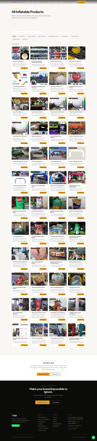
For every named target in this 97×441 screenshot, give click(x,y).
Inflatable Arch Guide (57, 423)
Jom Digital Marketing (81, 437)
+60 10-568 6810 (72, 423)
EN (73, 2)
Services (50, 2)
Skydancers (25, 39)
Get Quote (25, 68)
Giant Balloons (22, 36)
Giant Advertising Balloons (44, 419)
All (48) (14, 36)
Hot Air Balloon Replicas (43, 428)
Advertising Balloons (42, 417)
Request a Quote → (42, 402)
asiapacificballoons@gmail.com (74, 425)
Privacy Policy (56, 426)
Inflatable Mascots (42, 426)
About (32, 2)
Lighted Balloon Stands (53, 36)
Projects (55, 2)
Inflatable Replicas (75, 36)
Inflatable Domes (16, 39)
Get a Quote (81, 2)
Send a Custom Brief (43, 374)
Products (38, 2)
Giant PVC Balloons (32, 36)
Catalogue (44, 2)
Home (28, 2)
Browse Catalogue (42, 430)
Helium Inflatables (42, 36)
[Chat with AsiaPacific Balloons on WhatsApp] (93, 437)
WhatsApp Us (55, 374)
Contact (61, 2)
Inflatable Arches (64, 36)
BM (75, 2)
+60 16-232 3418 (71, 421)
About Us (55, 417)
